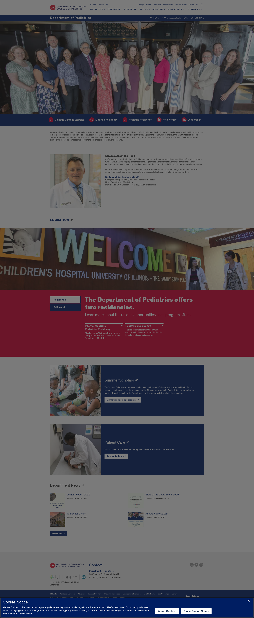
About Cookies (167, 611)
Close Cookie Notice (196, 611)
